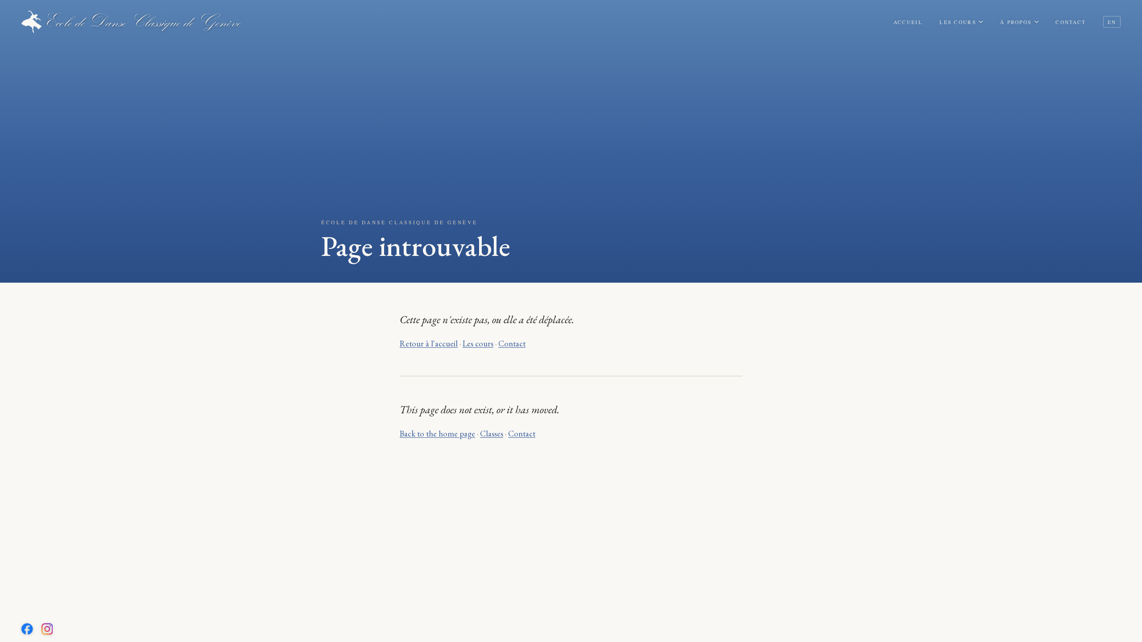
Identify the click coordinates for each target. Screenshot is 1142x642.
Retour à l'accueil (429, 343)
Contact (1070, 22)
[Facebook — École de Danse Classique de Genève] (27, 629)
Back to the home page (437, 433)
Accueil (908, 22)
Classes (491, 433)
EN (1112, 22)
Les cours (957, 22)
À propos (1015, 22)
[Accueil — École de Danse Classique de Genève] (131, 22)
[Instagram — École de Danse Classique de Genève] (47, 629)
